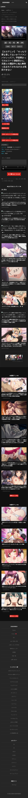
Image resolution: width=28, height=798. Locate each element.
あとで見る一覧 (14, 641)
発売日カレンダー (14, 648)
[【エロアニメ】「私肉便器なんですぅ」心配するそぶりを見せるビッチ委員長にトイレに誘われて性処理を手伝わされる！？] (14, 274)
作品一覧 (14, 655)
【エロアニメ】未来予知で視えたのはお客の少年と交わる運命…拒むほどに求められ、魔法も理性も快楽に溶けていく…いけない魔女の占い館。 (14, 260)
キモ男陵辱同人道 (14, 733)
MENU (3, 6)
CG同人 (14, 755)
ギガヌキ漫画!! (14, 689)
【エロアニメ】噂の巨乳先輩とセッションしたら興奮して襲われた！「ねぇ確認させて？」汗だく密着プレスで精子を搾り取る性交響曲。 (14, 464)
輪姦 (12, 180)
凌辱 (22, 178)
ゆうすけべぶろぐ (14, 729)
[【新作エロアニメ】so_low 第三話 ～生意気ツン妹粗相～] (14, 514)
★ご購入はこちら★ (14, 174)
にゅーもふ (14, 703)
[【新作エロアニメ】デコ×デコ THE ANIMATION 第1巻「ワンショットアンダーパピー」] (14, 578)
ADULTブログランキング (14, 670)
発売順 (14, 652)
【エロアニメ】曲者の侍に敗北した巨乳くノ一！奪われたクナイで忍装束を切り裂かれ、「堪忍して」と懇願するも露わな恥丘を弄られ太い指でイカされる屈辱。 (14, 441)
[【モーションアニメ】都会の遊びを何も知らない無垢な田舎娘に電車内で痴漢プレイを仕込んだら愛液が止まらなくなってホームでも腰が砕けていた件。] (14, 478)
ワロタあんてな (14, 718)
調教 (9, 180)
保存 (22, 42)
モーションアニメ (14, 773)
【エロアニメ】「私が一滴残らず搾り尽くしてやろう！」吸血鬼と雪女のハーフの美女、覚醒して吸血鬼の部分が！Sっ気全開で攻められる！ (14, 236)
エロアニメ (12, 81)
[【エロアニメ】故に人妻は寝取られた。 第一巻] (14, 298)
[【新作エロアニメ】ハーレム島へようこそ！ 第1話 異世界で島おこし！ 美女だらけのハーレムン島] (14, 599)
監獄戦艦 (9, 147)
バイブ (9, 178)
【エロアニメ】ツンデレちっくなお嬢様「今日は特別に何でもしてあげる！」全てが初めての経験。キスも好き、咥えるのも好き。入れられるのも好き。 (14, 345)
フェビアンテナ (14, 685)
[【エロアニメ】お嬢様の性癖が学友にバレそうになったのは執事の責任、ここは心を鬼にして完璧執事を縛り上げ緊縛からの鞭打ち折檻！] (14, 315)
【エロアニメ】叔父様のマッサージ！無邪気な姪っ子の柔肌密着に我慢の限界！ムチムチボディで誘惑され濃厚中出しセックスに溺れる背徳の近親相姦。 (14, 395)
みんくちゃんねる (14, 725)
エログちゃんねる (14, 681)
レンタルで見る (5, 123)
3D (14, 748)
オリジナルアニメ (14, 770)
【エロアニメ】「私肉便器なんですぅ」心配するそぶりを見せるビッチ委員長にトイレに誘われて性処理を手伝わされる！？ (14, 284)
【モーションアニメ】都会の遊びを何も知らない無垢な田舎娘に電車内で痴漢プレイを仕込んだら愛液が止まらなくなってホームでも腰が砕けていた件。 (14, 488)
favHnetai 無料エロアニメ (14, 674)
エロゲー (14, 766)
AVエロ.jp (14, 784)
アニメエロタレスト (14, 678)
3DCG (14, 751)
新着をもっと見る (14, 495)
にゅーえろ (14, 707)
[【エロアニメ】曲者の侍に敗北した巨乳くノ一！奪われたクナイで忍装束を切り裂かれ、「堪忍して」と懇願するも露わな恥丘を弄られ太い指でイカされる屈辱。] (14, 431)
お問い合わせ (14, 659)
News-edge (14, 711)
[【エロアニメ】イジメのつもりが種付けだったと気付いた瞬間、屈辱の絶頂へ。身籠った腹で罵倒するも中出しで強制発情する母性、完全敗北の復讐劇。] (14, 408)
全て (14, 637)
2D (14, 744)
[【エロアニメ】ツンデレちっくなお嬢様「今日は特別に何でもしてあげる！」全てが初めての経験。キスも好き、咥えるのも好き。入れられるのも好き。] (14, 335)
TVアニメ (14, 759)
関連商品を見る (5, 128)
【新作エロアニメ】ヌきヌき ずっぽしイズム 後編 (12, 544)
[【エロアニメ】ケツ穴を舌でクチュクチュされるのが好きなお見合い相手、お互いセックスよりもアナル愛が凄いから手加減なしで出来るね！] (14, 197)
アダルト (13, 633)
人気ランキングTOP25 (14, 644)
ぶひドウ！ (14, 696)
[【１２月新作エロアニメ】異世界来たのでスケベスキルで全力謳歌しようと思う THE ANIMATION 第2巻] (14, 214)
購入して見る (5, 104)
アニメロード (14, 714)
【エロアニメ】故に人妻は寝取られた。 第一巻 (12, 306)
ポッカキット (14, 692)
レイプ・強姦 (14, 178)
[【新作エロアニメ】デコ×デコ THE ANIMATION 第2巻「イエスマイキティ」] (14, 556)
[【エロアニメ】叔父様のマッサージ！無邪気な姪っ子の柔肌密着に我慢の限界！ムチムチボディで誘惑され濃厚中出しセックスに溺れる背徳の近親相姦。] (14, 385)
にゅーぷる (14, 700)
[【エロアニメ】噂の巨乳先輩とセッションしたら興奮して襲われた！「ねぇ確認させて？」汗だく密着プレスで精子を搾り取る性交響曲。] (14, 454)
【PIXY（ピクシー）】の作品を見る (10, 134)
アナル (5, 178)
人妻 (19, 178)
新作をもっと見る (14, 616)
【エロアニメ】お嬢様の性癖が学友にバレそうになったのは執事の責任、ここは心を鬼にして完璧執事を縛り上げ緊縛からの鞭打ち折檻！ (14, 321)
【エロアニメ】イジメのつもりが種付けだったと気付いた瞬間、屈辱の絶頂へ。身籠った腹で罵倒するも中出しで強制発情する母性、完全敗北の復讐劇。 (14, 418)
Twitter (14, 630)
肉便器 (5, 180)
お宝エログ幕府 (14, 722)
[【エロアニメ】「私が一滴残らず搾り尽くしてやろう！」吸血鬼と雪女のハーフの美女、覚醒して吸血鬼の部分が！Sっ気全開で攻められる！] (14, 229)
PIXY (6, 153)
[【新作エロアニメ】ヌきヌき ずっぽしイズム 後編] (14, 536)
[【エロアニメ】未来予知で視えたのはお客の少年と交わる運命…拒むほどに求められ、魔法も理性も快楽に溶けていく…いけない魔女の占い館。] (14, 250)
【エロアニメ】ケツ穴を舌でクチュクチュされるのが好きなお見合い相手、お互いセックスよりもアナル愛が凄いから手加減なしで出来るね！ (14, 204)
